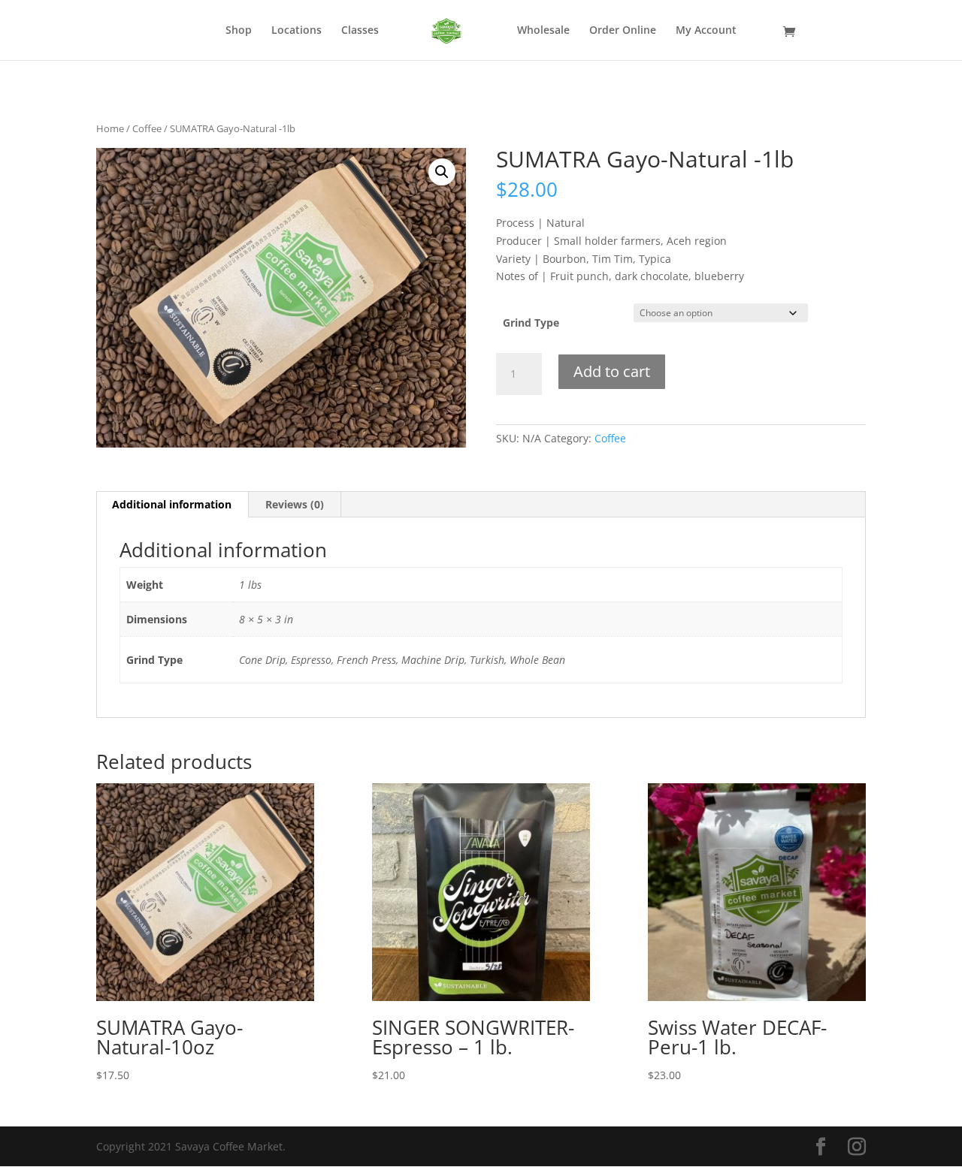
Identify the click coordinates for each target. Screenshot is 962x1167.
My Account (706, 31)
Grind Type (531, 322)
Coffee (147, 128)
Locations (296, 31)
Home (110, 128)
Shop (238, 31)
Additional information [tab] (171, 504)
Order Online (622, 31)
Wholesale (543, 31)
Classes (360, 31)
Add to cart (611, 371)
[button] (441, 171)
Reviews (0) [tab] (294, 504)
